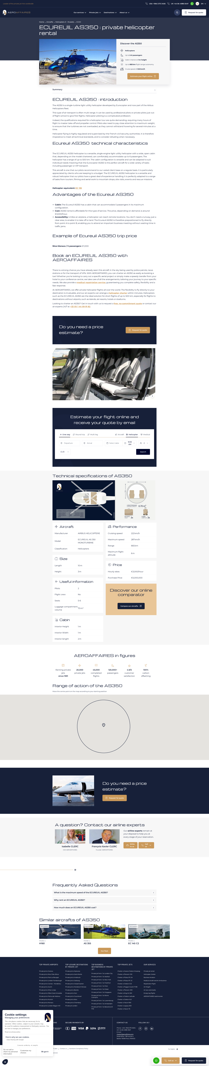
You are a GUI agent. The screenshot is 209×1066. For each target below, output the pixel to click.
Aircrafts (49, 22)
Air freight (147, 987)
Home (41, 22)
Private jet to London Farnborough (50, 980)
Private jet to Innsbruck (72, 977)
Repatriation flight (150, 984)
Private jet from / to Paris (99, 986)
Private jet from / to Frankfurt (101, 983)
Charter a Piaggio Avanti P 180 (127, 987)
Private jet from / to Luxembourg (102, 1000)
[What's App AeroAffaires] (192, 3)
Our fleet (104, 951)
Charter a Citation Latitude (126, 996)
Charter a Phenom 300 (125, 990)
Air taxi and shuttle (150, 990)
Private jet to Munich (46, 999)
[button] (5, 1062)
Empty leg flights (149, 993)
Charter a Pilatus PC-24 (125, 977)
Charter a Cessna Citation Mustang (129, 971)
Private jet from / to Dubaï (99, 989)
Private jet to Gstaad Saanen (74, 984)
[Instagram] (146, 1028)
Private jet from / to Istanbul (100, 976)
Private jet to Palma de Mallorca (49, 996)
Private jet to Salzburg (72, 980)
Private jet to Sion (71, 993)
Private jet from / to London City (101, 973)
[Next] (152, 396)
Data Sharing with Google (15, 1040)
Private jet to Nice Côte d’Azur (49, 974)
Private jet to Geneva (46, 971)
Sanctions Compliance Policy (78, 1048)
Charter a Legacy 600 (124, 1006)
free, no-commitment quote (128, 303)
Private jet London (71, 1006)
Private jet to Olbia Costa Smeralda (50, 993)
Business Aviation (149, 977)
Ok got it (44, 1052)
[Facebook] (140, 1028)
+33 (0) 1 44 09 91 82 (80, 306)
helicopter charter (118, 293)
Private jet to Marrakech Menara (75, 987)
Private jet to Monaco (46, 1002)
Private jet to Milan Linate (47, 990)
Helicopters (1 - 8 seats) (64, 22)
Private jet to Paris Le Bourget (49, 977)
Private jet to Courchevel (73, 996)
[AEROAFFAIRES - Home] (16, 12)
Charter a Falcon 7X (124, 1009)
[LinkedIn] (197, 3)
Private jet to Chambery (73, 1002)
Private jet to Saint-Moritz (73, 974)
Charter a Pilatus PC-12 (125, 980)
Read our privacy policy (12, 1032)
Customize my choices (25, 1052)
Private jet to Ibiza (71, 999)
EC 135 (78, 188)
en (202, 4)
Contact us (63, 1048)
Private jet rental (149, 971)
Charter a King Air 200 (125, 993)
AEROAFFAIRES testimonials (153, 996)
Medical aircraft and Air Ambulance (155, 980)
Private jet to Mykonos (72, 971)
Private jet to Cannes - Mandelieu (50, 984)
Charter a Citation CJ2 (125, 984)
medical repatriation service (91, 282)
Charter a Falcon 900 (124, 1002)
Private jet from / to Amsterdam (101, 1004)
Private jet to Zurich (45, 987)
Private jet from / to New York (101, 980)
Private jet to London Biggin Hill (49, 1006)
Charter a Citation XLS (125, 999)
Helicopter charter (150, 974)
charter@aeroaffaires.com (125, 1034)
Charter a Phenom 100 (125, 974)
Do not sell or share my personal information (10, 1052)
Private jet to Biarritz (72, 990)
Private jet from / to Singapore (101, 992)
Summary (57, 89)
